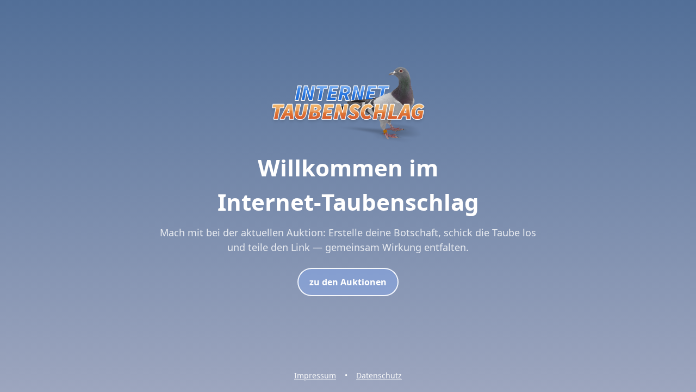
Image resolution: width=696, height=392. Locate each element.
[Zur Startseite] (348, 144)
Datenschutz (379, 375)
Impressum (315, 375)
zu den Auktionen (348, 282)
